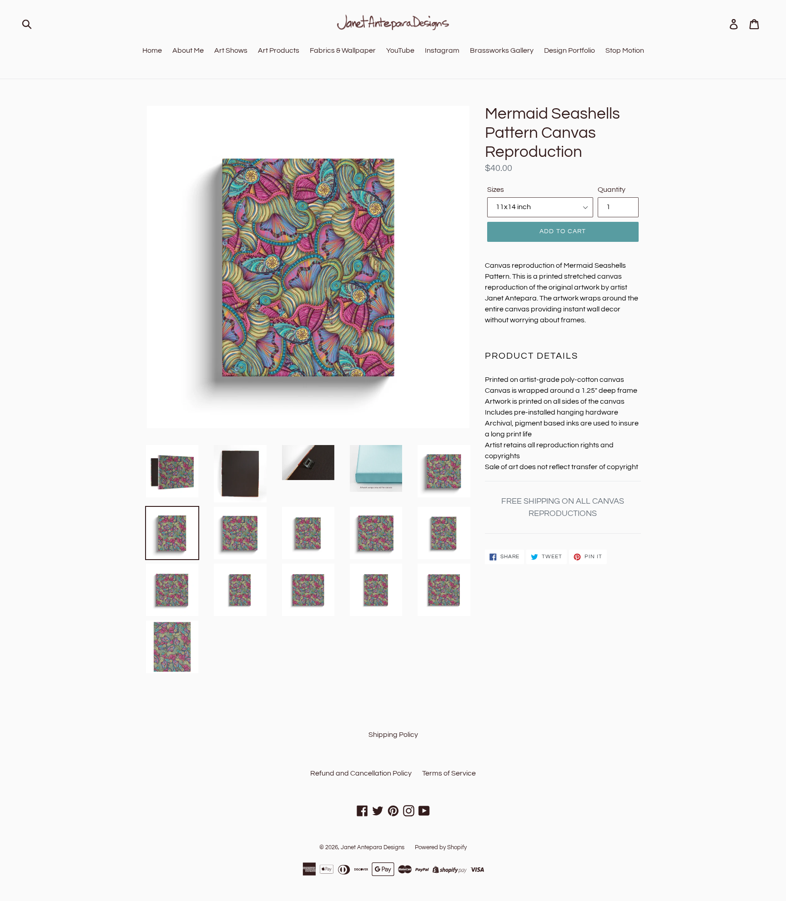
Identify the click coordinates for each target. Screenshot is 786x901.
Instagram (442, 50)
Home (152, 50)
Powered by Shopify (441, 847)
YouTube (400, 50)
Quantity (611, 189)
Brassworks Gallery (502, 50)
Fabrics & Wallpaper (343, 50)
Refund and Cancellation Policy (361, 773)
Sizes (495, 189)
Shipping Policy (393, 734)
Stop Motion (624, 50)
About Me (188, 50)
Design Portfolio (569, 50)
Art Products (278, 50)
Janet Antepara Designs (372, 847)
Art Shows (230, 50)
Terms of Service (449, 773)
